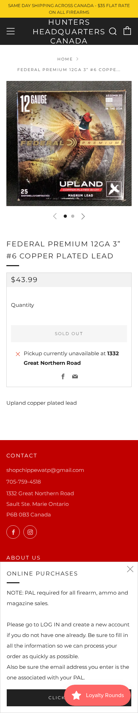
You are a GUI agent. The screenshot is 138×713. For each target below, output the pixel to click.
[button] (65, 216)
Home (65, 59)
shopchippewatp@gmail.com (45, 470)
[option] (69, 143)
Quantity (22, 305)
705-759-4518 (23, 481)
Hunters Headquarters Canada (69, 31)
